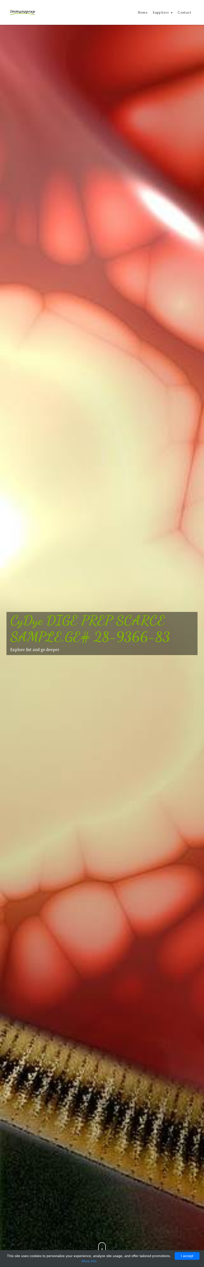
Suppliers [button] (161, 12)
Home (143, 12)
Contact (184, 12)
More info (89, 1261)
